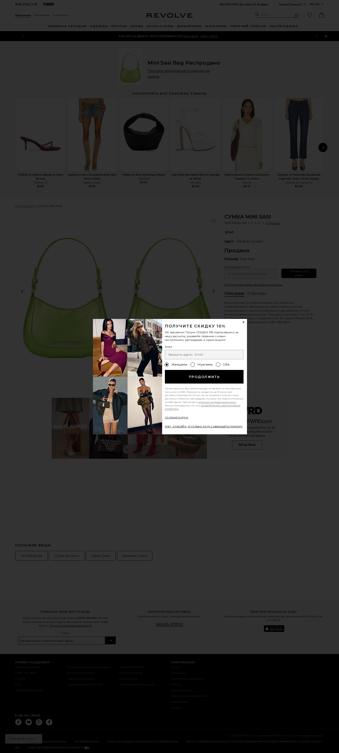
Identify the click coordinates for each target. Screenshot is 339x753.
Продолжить (204, 377)
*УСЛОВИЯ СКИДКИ (176, 417)
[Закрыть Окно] (243, 322)
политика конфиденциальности (217, 402)
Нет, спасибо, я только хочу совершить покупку (204, 426)
